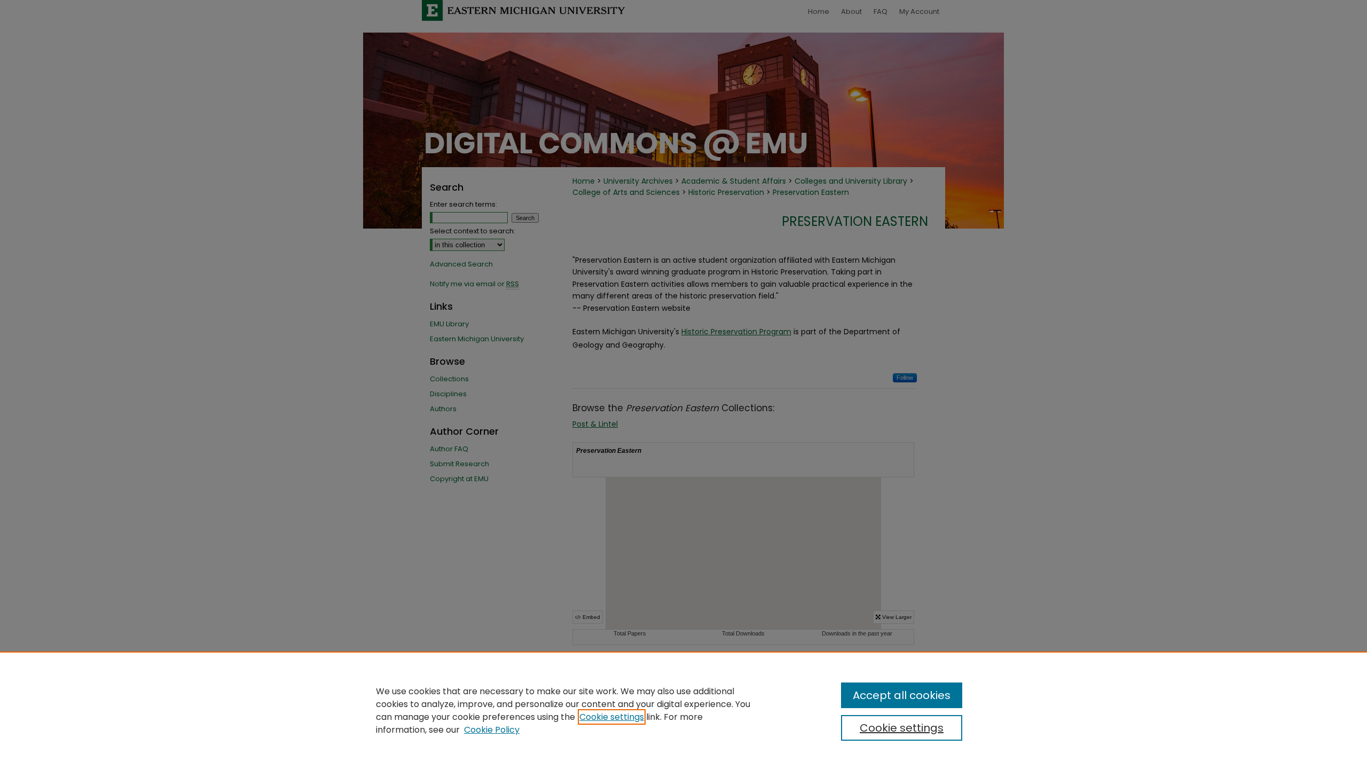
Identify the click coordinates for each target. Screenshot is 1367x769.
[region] (683, 710)
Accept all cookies (901, 695)
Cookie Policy (492, 730)
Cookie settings (611, 717)
